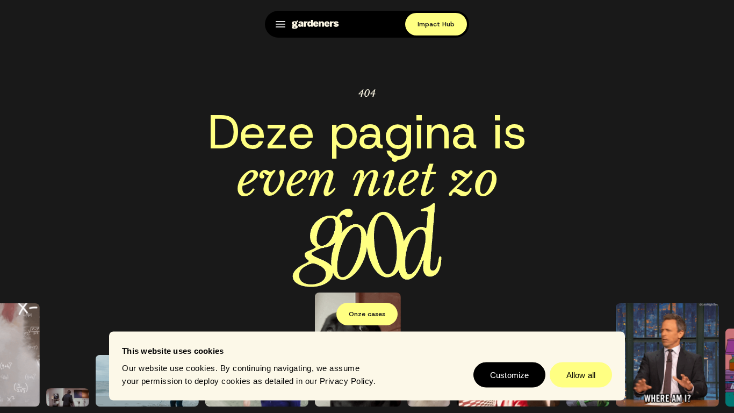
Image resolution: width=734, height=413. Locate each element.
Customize (509, 374)
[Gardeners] (315, 24)
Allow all (580, 374)
